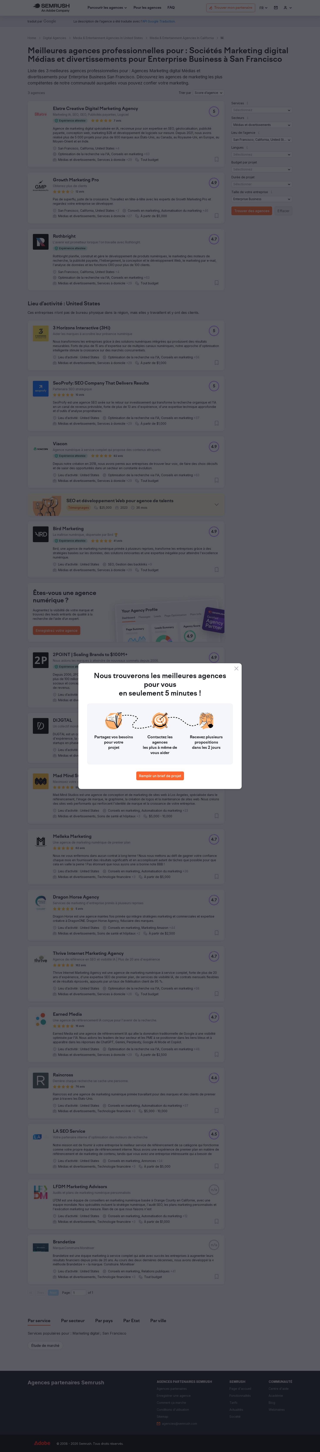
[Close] (236, 668)
